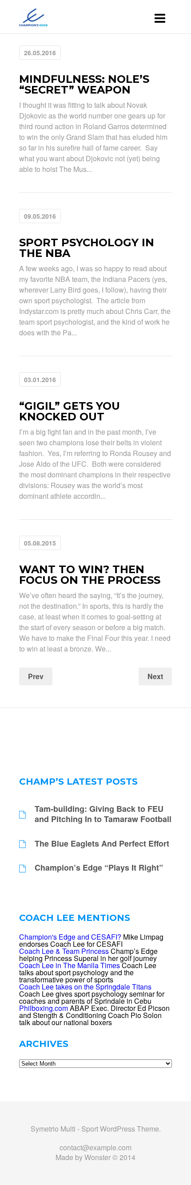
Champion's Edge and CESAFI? (70, 937)
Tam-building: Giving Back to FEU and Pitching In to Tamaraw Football (103, 814)
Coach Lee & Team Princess (64, 951)
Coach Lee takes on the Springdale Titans (85, 986)
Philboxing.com (43, 1008)
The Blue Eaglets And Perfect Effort (102, 844)
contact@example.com (95, 1147)
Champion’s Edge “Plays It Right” (99, 868)
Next (155, 676)
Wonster (97, 1157)
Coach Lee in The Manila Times (69, 965)
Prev (36, 676)
